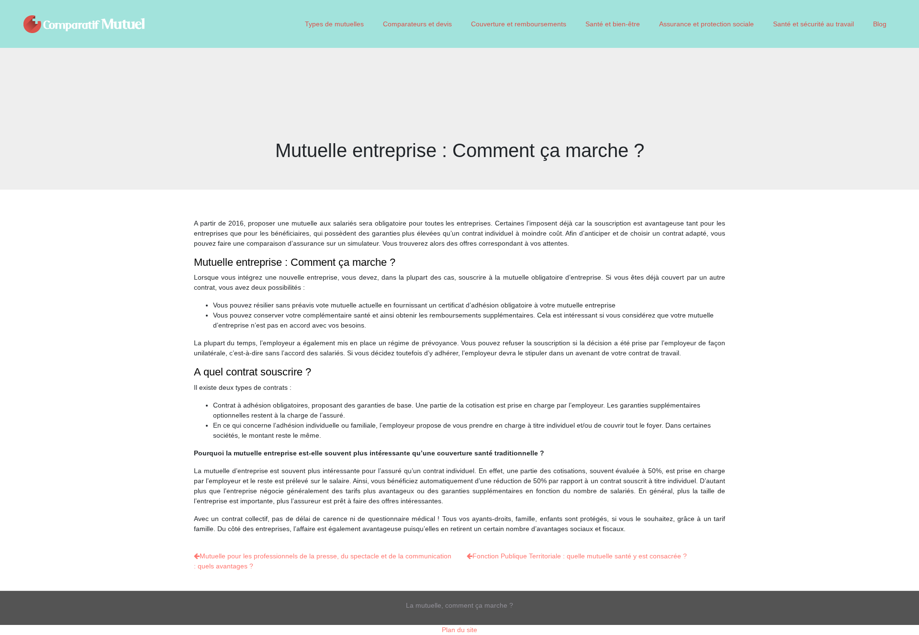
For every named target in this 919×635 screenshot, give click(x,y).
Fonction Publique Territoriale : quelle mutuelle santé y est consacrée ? (579, 556)
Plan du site (459, 630)
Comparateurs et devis (417, 24)
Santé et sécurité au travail (813, 24)
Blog (879, 24)
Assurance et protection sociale (706, 24)
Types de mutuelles (334, 24)
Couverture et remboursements (518, 24)
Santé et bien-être (612, 24)
